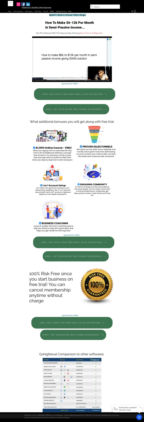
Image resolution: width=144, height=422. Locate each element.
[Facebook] (23, 4)
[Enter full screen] (109, 79)
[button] (135, 11)
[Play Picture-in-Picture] (106, 79)
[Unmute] (38, 79)
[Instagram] (18, 4)
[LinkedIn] (28, 4)
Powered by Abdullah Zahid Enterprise (36, 8)
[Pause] (34, 79)
